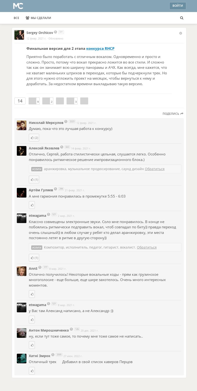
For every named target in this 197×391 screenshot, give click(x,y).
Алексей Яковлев (44, 148)
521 (54, 214)
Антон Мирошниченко (49, 330)
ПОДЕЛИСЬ (171, 114)
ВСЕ (16, 18)
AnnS (33, 268)
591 (61, 31)
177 (45, 267)
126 (77, 329)
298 (61, 188)
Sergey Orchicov (39, 32)
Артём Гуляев (41, 190)
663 (67, 146)
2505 (59, 354)
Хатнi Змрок (40, 355)
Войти (177, 6)
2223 (72, 121)
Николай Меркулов (46, 122)
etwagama (38, 215)
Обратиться (155, 169)
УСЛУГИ (36, 169)
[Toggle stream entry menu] (181, 33)
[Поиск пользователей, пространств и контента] (181, 18)
